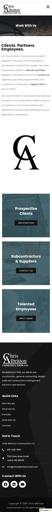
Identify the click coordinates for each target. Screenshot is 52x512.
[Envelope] (22, 484)
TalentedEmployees (26, 307)
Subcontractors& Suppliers (26, 259)
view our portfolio (35, 70)
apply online (37, 84)
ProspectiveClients (26, 211)
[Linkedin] (14, 484)
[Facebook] (5, 484)
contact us (43, 74)
